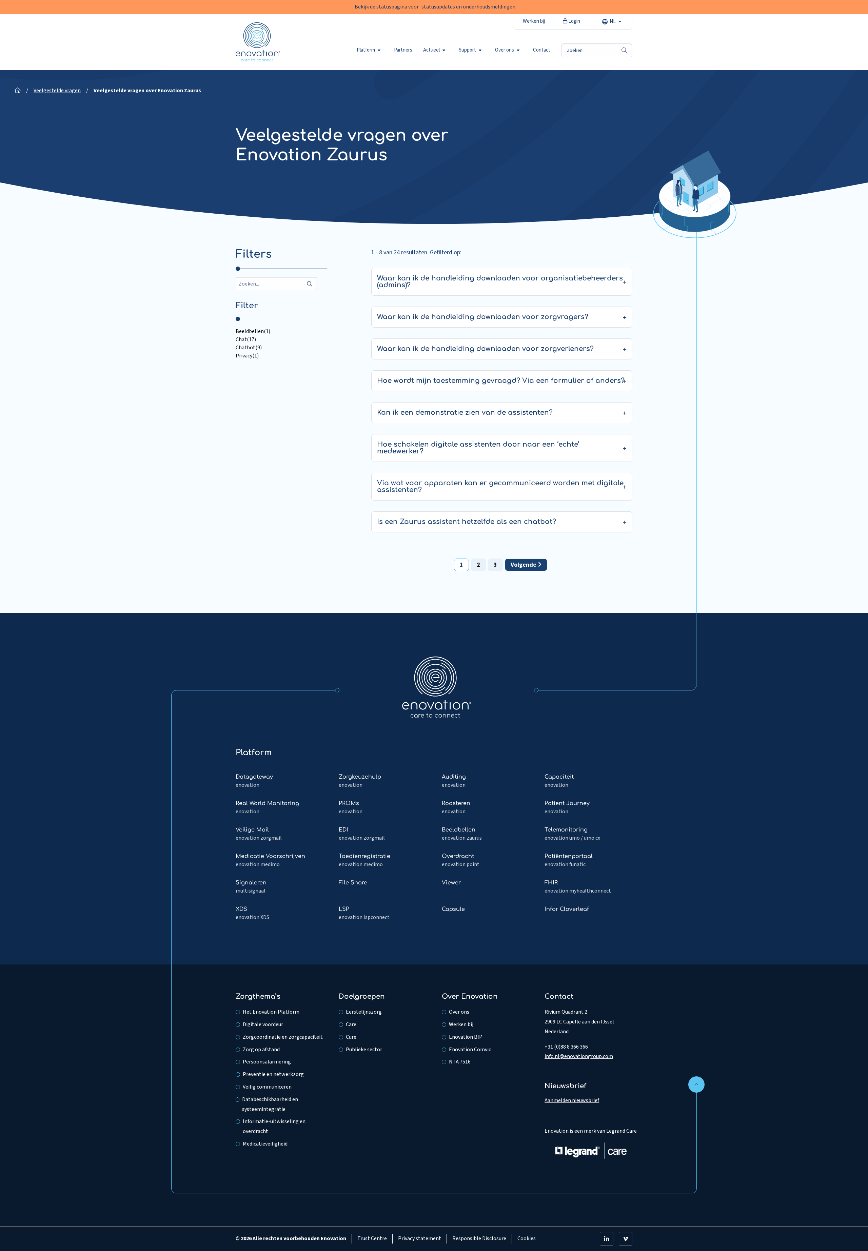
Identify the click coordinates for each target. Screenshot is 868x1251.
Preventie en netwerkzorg (273, 1074)
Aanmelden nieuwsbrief (572, 1100)
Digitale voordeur (263, 1024)
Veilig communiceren (267, 1087)
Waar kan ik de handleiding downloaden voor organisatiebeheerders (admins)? (500, 281)
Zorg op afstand (261, 1049)
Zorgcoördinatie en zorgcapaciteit (283, 1037)
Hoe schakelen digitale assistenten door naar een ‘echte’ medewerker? (478, 448)
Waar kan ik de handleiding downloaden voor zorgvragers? (482, 317)
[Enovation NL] (436, 686)
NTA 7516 (460, 1062)
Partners (403, 50)
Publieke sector (364, 1049)
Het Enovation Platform (271, 1012)
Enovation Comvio (470, 1049)
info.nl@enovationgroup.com (579, 1056)
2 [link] (478, 565)
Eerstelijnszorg (364, 1012)
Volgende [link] (524, 565)
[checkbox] (281, 331)
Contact (541, 50)
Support (467, 50)
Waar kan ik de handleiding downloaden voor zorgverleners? (485, 349)
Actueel (431, 50)
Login (573, 21)
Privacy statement (419, 1238)
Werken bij (534, 21)
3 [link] (495, 565)
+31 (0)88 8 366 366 (566, 1047)
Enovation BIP (465, 1037)
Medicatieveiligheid (265, 1144)
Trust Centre (372, 1238)
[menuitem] (370, 50)
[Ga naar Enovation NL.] (18, 90)
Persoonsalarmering (267, 1062)
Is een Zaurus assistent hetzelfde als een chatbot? (466, 522)
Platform (366, 50)
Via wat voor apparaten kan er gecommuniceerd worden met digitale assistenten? (500, 486)
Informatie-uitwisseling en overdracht (274, 1126)
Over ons (504, 50)
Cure (351, 1037)
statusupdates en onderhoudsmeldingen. (468, 7)
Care (351, 1024)
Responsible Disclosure (479, 1238)
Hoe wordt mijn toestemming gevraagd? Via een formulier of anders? (501, 381)
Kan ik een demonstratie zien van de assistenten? (465, 412)
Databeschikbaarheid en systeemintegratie (270, 1104)
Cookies (526, 1238)
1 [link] (461, 565)
